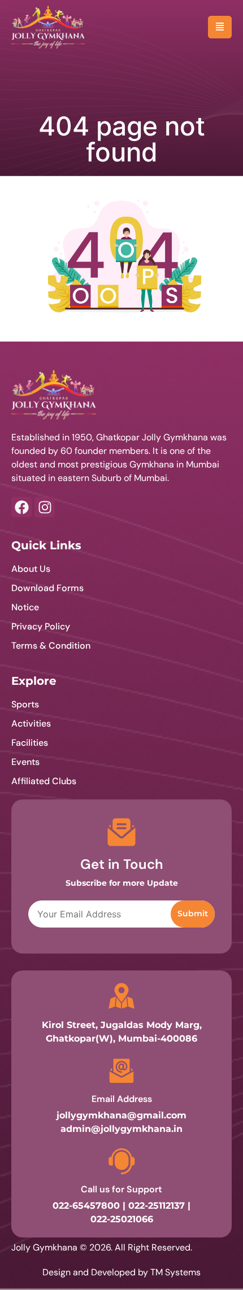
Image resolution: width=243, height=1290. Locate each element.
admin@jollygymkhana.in (121, 1128)
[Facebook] (21, 507)
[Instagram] (44, 507)
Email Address (122, 1099)
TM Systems (175, 1272)
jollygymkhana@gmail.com (121, 1115)
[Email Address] (121, 1071)
